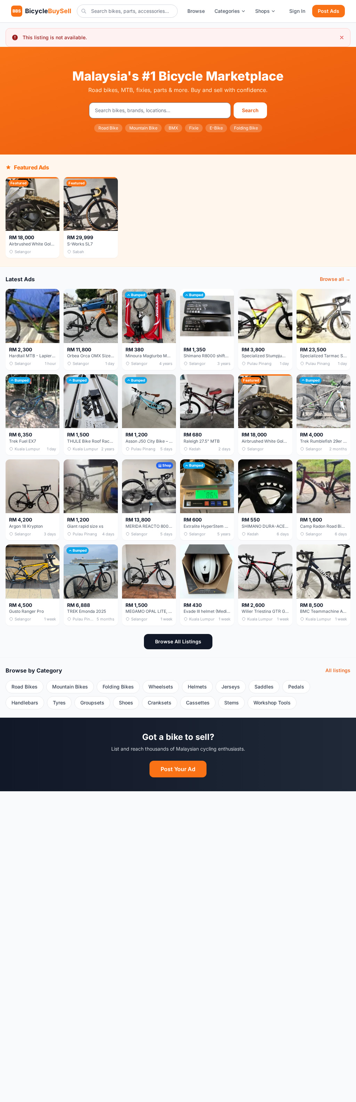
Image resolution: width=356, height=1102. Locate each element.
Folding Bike (246, 128)
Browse (196, 11)
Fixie (194, 128)
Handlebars (24, 703)
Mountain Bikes (70, 687)
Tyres (59, 703)
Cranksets (159, 703)
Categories (227, 11)
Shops (262, 11)
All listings (337, 670)
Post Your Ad (178, 769)
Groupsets (92, 703)
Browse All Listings (178, 641)
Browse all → (335, 279)
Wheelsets (160, 687)
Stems (231, 703)
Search (250, 110)
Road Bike (108, 128)
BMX (173, 128)
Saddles (264, 687)
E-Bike (216, 128)
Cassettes (198, 703)
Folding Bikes (118, 687)
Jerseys (230, 687)
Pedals (296, 687)
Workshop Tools (272, 703)
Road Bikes (24, 687)
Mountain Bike (143, 128)
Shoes (126, 703)
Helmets (197, 687)
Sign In (297, 11)
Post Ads (328, 11)
